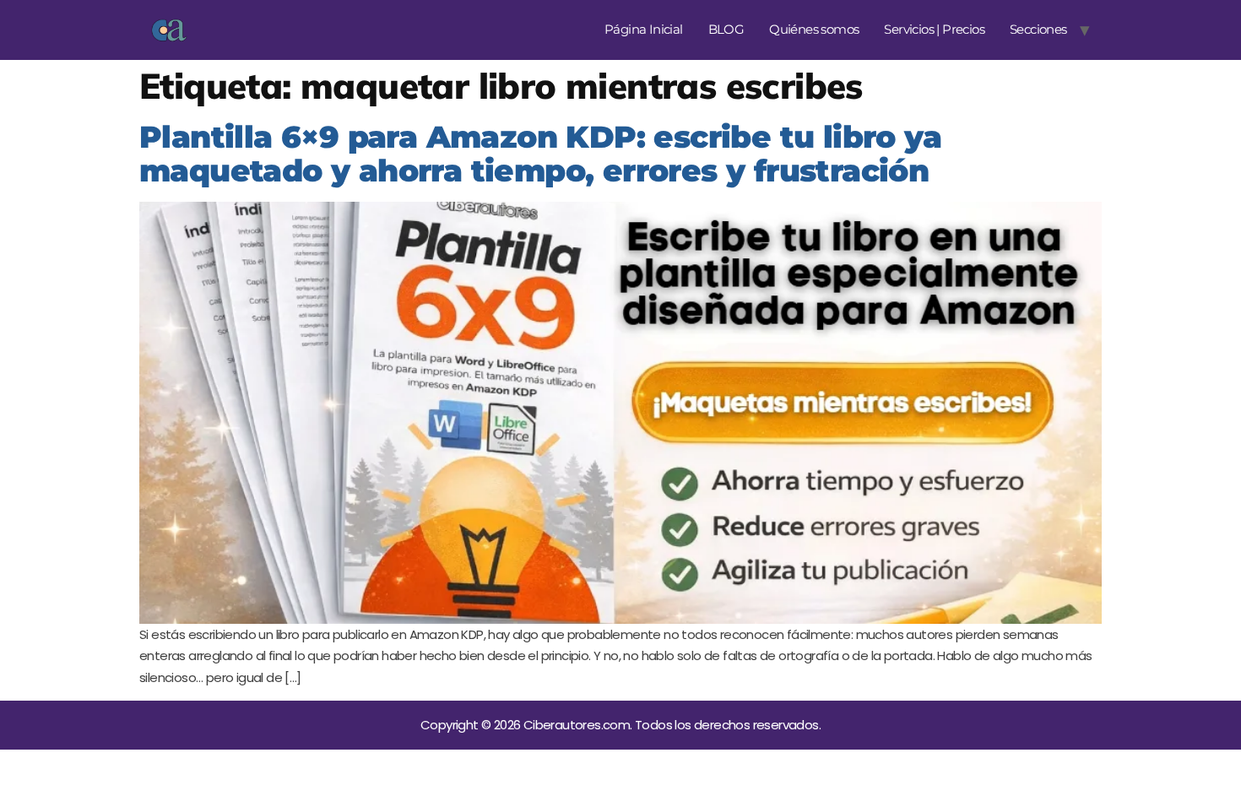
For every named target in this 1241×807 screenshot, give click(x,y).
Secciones (1038, 29)
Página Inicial (643, 29)
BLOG (726, 29)
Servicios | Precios (934, 29)
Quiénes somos (814, 29)
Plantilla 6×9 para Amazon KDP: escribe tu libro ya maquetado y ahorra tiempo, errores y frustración (540, 154)
